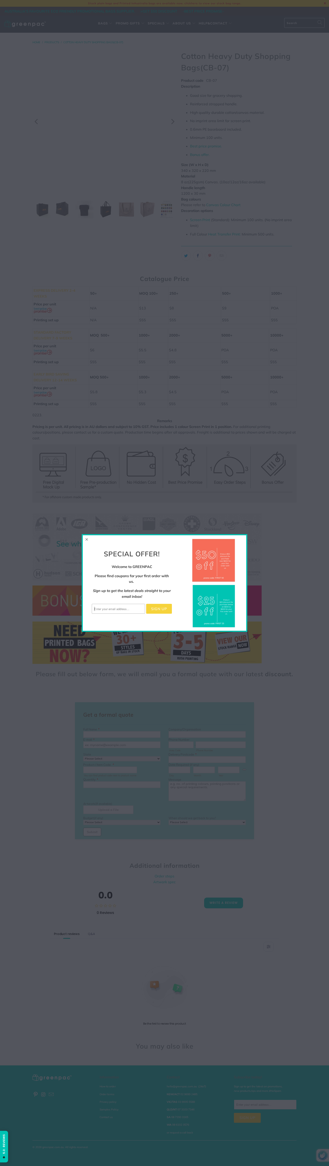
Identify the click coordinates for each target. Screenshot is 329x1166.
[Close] (87, 539)
